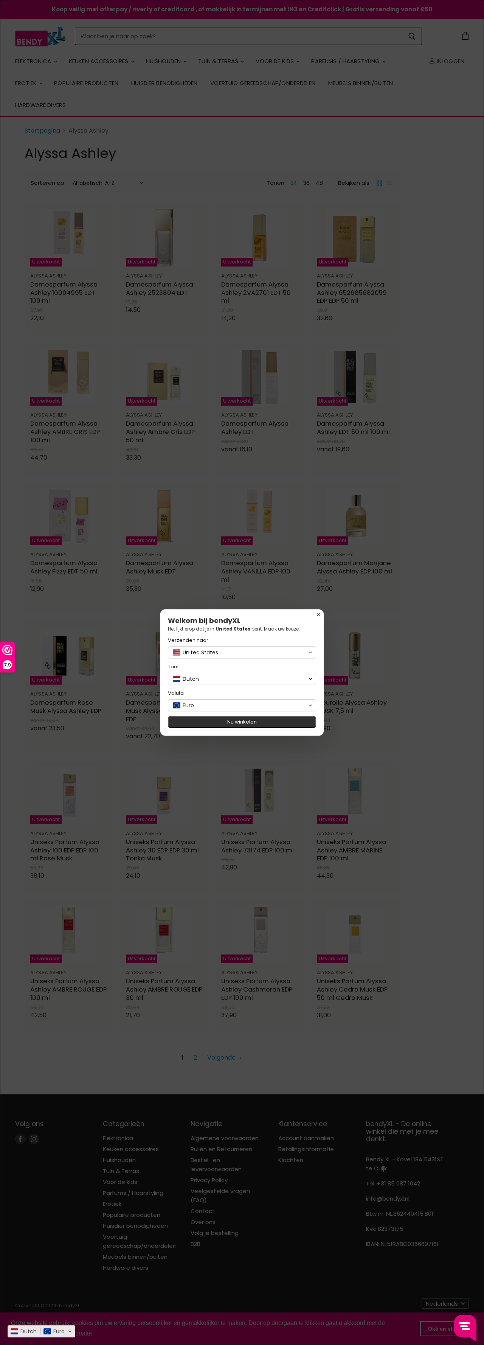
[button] (41, 1331)
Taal (173, 666)
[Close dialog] (318, 614)
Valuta (176, 693)
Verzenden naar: (188, 640)
